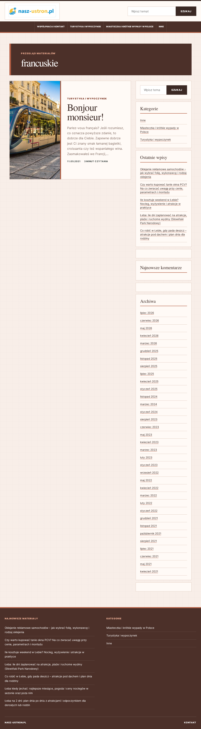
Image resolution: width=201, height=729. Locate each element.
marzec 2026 (148, 343)
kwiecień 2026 (149, 335)
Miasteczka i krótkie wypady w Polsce (129, 26)
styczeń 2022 (148, 510)
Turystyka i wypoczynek (85, 26)
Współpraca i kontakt (51, 26)
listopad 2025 (148, 358)
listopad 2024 (148, 396)
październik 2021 (150, 533)
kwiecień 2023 (149, 442)
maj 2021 (146, 564)
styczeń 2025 (148, 388)
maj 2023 (146, 434)
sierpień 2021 (148, 541)
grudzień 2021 (149, 518)
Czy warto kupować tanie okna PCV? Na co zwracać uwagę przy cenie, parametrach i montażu (163, 188)
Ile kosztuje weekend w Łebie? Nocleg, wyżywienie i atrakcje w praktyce (160, 203)
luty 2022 (146, 503)
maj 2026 (146, 328)
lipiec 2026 (147, 312)
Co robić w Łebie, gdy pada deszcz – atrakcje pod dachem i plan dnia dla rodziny (163, 234)
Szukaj (186, 11)
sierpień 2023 (148, 419)
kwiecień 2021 (149, 571)
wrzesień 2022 (149, 472)
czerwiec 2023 (149, 427)
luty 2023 (146, 457)
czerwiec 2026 (149, 320)
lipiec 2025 (147, 373)
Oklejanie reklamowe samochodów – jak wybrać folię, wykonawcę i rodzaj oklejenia (163, 173)
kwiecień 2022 (149, 487)
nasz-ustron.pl (15, 722)
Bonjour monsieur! (85, 112)
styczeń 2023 (149, 464)
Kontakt (190, 722)
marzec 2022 (148, 495)
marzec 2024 (148, 404)
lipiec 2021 (146, 548)
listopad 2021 (148, 525)
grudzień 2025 (149, 351)
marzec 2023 (148, 449)
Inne (161, 26)
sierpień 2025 (148, 366)
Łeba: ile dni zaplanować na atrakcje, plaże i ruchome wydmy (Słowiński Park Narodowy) (163, 219)
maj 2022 (146, 480)
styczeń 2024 (149, 411)
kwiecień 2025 (149, 381)
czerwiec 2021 (149, 556)
